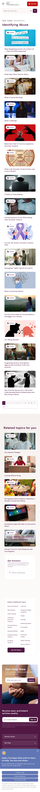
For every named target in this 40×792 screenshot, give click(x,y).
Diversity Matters (13, 631)
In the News (24, 627)
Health (23, 616)
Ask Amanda (11, 610)
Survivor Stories (25, 644)
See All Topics (16, 650)
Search (31, 680)
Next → (6, 407)
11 (34, 403)
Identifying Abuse (26, 623)
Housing (23, 619)
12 (3, 407)
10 (31, 403)
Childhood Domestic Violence (11, 619)
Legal (22, 631)
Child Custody (12, 614)
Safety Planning (25, 640)
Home (4, 20)
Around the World (13, 606)
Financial (23, 606)
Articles (9, 20)
